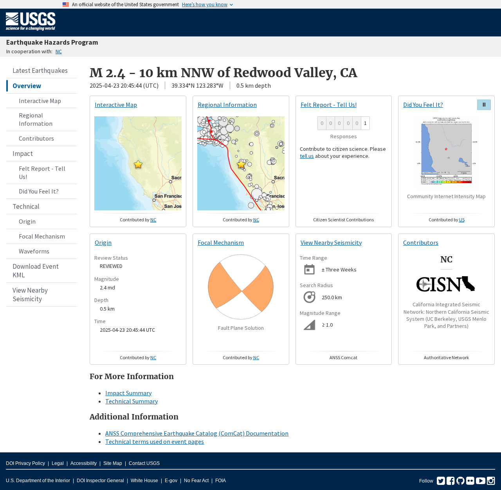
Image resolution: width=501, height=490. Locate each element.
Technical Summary (131, 401)
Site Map (112, 463)
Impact (23, 153)
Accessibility (83, 463)
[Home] (31, 32)
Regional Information (35, 119)
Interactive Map (40, 101)
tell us (307, 155)
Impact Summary (128, 393)
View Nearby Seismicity (30, 294)
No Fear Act (196, 480)
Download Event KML (36, 270)
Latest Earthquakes (40, 70)
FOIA (220, 480)
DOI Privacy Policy (25, 463)
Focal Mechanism (42, 236)
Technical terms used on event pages (154, 441)
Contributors (36, 138)
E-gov (171, 480)
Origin (27, 221)
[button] (138, 164)
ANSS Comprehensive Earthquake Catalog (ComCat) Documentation (196, 433)
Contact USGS (144, 463)
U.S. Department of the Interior (38, 480)
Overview (27, 85)
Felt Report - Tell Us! (42, 173)
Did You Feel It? (39, 191)
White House (144, 480)
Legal (58, 463)
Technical (26, 206)
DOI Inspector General (100, 480)
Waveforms (34, 251)
